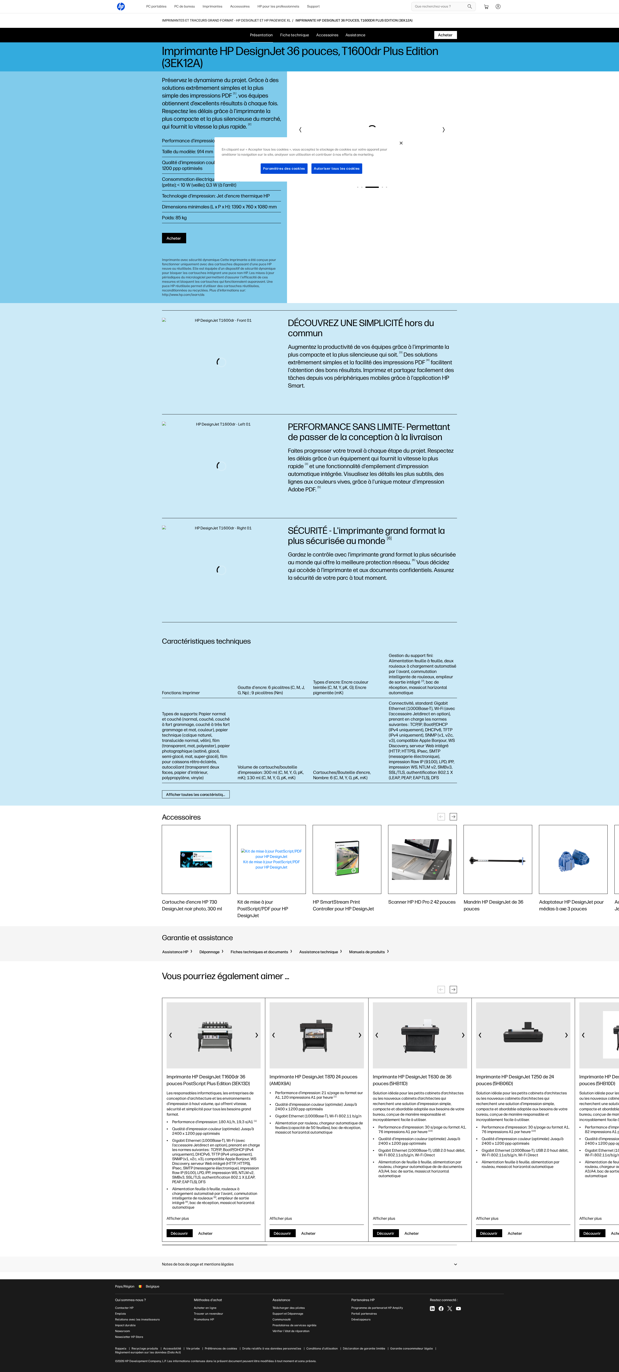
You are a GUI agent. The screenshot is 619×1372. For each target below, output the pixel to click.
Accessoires (240, 6)
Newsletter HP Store (129, 1337)
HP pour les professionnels (278, 6)
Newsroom (122, 1331)
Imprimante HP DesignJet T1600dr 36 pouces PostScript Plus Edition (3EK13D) (208, 1080)
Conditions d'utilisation (322, 1348)
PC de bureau (184, 6)
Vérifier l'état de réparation (291, 1331)
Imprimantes (212, 6)
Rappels (120, 1348)
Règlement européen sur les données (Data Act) (148, 1352)
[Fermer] (401, 143)
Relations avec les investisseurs (137, 1319)
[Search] (470, 6)
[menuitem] (156, 6)
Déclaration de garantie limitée (364, 1348)
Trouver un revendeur (208, 1313)
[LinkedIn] (432, 1308)
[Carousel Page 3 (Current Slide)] (372, 187)
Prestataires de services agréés (295, 1325)
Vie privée (193, 1348)
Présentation (261, 35)
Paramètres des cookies (284, 169)
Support (313, 6)
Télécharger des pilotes (289, 1308)
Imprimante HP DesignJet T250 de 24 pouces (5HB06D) (515, 1080)
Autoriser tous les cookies (337, 169)
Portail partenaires (364, 1313)
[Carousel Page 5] (386, 187)
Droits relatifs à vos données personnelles (271, 1348)
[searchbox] (439, 6)
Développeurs (361, 1319)
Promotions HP (204, 1319)
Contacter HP (124, 1308)
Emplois (120, 1313)
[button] (300, 129)
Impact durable (125, 1325)
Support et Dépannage (288, 1313)
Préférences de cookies (221, 1348)
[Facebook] (441, 1308)
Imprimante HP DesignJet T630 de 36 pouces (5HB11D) (412, 1080)
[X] (449, 1308)
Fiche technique (294, 35)
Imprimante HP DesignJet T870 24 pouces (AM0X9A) (313, 1080)
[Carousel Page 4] (382, 187)
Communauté (282, 1319)
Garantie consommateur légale (411, 1348)
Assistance (356, 35)
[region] (311, 159)
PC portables (156, 6)
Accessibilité (172, 1348)
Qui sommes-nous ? (130, 1300)
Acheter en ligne (205, 1308)
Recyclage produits (145, 1348)
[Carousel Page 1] (358, 187)
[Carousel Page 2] (362, 187)
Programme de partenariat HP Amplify (377, 1308)
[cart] (486, 6)
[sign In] (498, 6)
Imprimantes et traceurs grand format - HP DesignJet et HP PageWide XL (226, 21)
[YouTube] (458, 1308)
